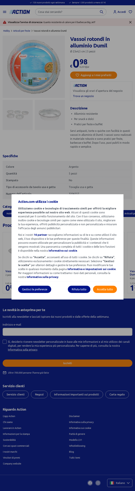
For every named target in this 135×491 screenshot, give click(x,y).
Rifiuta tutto (79, 289)
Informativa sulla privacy (42, 276)
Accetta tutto (105, 289)
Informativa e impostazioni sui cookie (92, 269)
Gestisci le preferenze (34, 289)
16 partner (40, 234)
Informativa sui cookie (63, 250)
